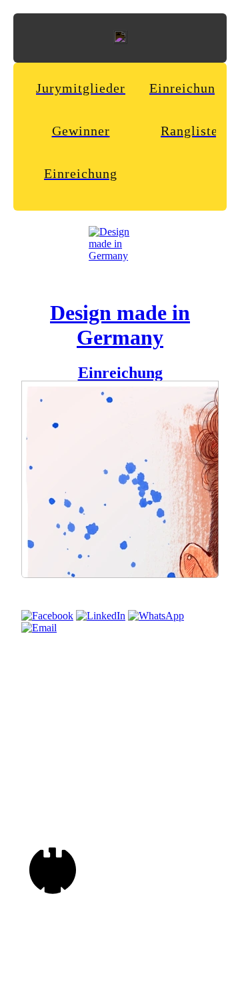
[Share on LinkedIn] (100, 615)
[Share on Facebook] (47, 615)
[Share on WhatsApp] (156, 615)
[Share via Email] (39, 627)
